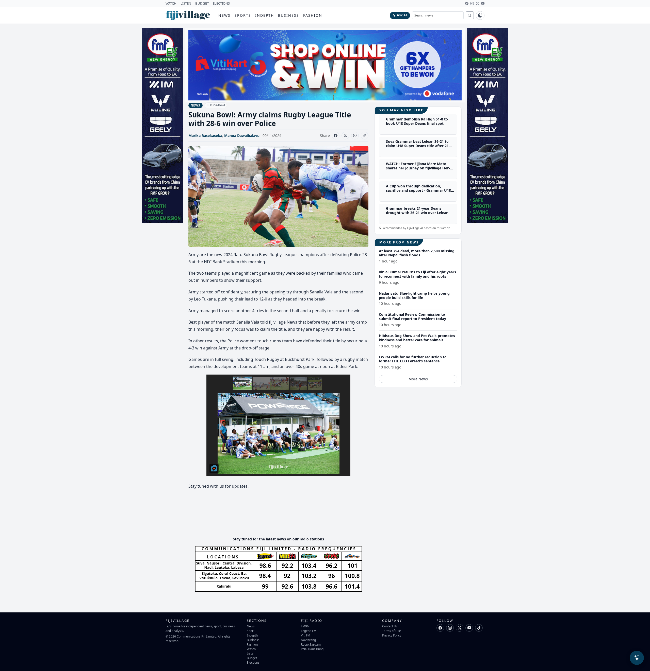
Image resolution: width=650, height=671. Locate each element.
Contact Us (390, 626)
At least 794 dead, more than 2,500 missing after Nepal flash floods (416, 253)
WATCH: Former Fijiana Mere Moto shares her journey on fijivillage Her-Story (418, 168)
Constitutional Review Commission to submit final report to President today (412, 316)
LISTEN (186, 3)
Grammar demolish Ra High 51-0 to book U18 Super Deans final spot (417, 121)
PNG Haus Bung (312, 649)
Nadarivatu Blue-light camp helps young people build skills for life (414, 295)
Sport (250, 631)
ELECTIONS (221, 3)
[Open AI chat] (637, 658)
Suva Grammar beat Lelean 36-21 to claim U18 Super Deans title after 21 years (417, 146)
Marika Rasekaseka (205, 135)
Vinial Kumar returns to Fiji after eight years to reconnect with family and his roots (417, 274)
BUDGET (202, 3)
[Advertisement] (280, 517)
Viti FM (305, 635)
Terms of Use (391, 631)
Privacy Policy (391, 635)
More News (418, 379)
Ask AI (402, 15)
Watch (251, 649)
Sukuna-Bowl (216, 105)
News (224, 15)
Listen (251, 653)
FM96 (305, 626)
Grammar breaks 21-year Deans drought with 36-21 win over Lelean (417, 210)
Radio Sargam (311, 644)
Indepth (264, 15)
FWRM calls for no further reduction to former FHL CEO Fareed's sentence (413, 359)
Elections (253, 662)
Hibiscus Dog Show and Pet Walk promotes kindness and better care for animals (417, 337)
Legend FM (308, 631)
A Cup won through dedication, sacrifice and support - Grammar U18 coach (418, 190)
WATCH (171, 3)
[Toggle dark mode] (480, 15)
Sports (243, 15)
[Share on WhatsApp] (355, 135)
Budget (252, 658)
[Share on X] (345, 135)
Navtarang (308, 640)
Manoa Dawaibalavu (241, 135)
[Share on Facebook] (335, 135)
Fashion (312, 15)
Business (288, 15)
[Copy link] (364, 135)
